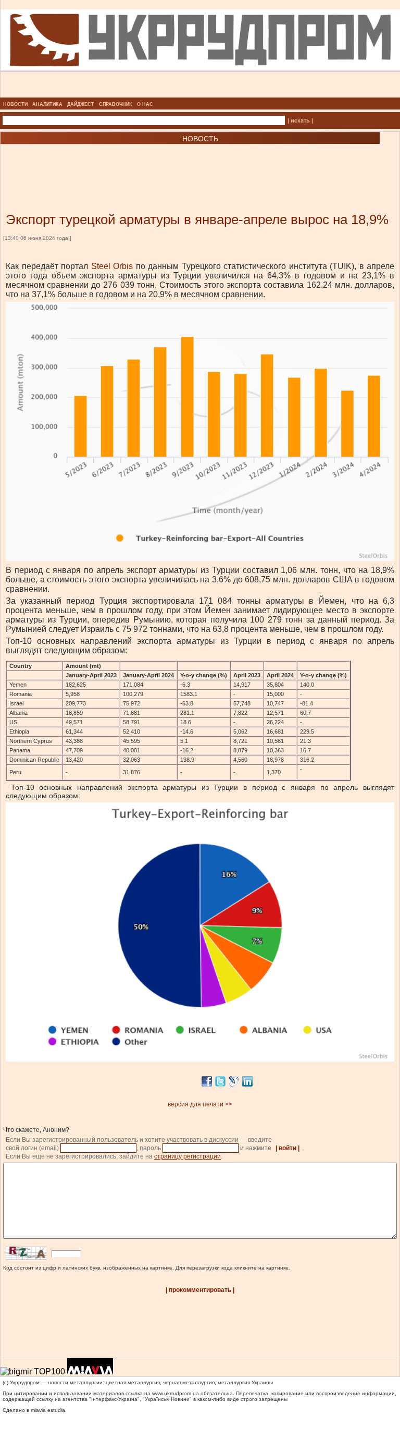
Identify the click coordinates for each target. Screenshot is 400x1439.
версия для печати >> (200, 1104)
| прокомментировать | (200, 1290)
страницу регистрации (187, 1156)
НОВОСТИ (15, 104)
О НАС (145, 104)
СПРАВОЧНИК (115, 104)
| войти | (287, 1148)
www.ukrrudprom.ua (175, 1393)
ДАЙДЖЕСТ (80, 104)
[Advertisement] (125, 162)
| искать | (300, 120)
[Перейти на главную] (200, 94)
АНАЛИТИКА (47, 104)
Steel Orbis (112, 266)
